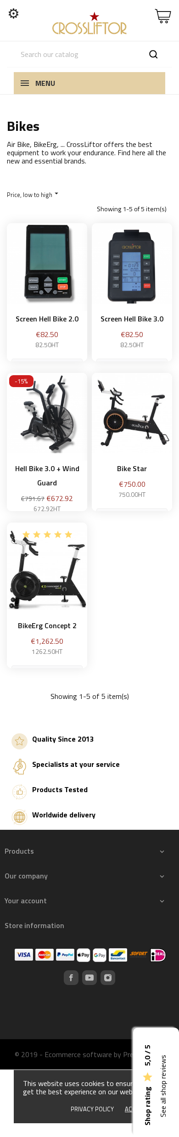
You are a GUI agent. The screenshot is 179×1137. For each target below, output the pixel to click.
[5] (68, 534)
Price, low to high (34, 194)
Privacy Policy (92, 1109)
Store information (34, 925)
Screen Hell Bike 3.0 (132, 318)
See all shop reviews (162, 1086)
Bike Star (132, 468)
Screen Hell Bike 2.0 (47, 318)
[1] (26, 534)
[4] (57, 534)
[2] (36, 534)
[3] (47, 534)
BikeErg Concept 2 (47, 625)
